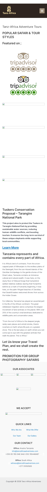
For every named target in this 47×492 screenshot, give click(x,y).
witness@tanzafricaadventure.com (25, 463)
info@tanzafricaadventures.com (25, 451)
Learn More (10, 247)
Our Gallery (32, 436)
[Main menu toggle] (42, 10)
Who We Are (16, 430)
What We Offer (32, 430)
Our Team (17, 436)
